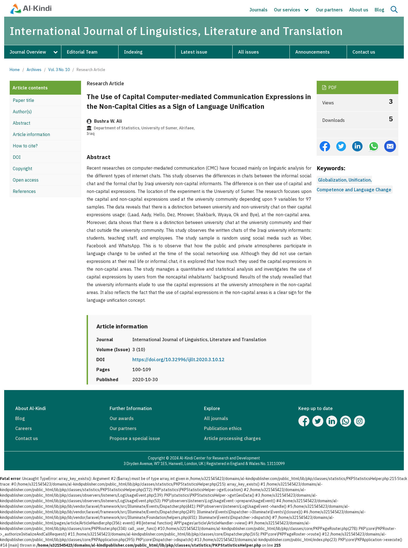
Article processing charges (232, 438)
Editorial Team (82, 52)
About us (358, 9)
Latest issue (194, 52)
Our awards (122, 418)
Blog (379, 9)
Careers (23, 428)
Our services (287, 9)
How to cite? (25, 146)
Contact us (363, 52)
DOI (17, 157)
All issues (248, 52)
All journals (216, 418)
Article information (31, 134)
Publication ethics (223, 428)
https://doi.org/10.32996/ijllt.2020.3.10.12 (178, 359)
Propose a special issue (135, 438)
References (24, 191)
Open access (26, 180)
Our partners (329, 9)
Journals (259, 9)
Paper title (23, 100)
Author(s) (22, 111)
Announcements (312, 52)
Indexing (133, 52)
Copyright (22, 168)
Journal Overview (28, 52)
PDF (332, 87)
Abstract (21, 123)
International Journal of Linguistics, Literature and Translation (176, 31)
